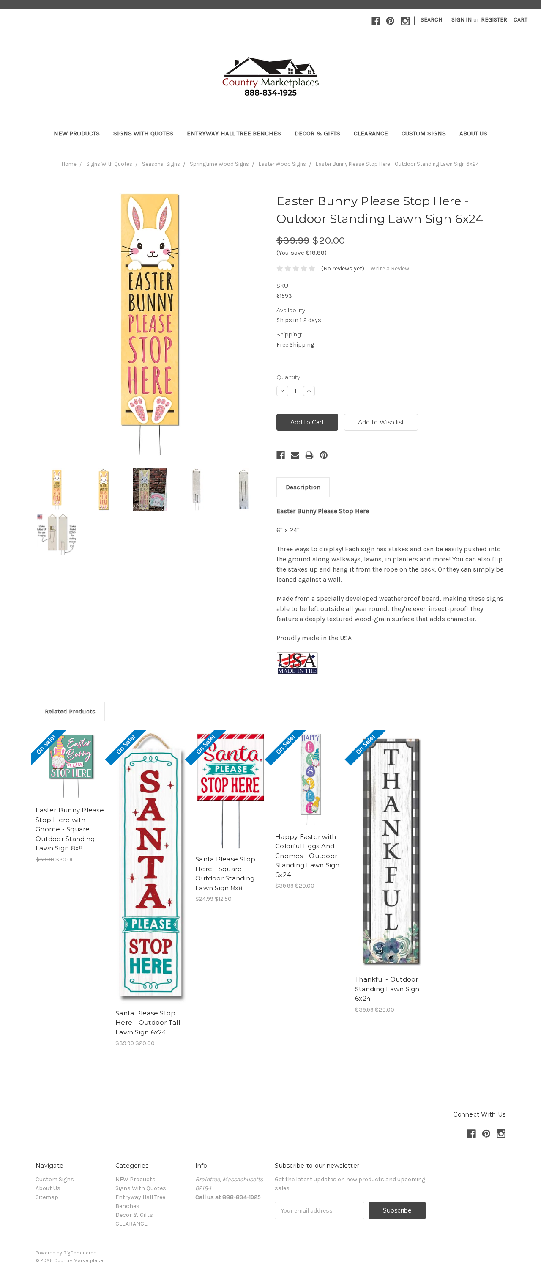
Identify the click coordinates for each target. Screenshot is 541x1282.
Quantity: (288, 377)
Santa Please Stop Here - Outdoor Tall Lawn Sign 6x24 (147, 1022)
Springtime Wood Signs (219, 164)
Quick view (71, 758)
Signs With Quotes (143, 133)
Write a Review (389, 268)
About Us (473, 133)
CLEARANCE (371, 133)
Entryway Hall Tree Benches (234, 133)
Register (494, 19)
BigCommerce (79, 1253)
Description (303, 487)
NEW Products (77, 133)
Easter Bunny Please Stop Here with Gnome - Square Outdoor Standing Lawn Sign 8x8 (70, 829)
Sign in (461, 19)
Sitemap (47, 1197)
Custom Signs (424, 133)
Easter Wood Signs (282, 164)
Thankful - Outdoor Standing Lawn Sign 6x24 (387, 988)
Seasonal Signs (161, 164)
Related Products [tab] (70, 711)
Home (69, 164)
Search (431, 19)
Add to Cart (71, 773)
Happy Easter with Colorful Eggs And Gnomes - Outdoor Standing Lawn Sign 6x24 (307, 856)
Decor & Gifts (317, 133)
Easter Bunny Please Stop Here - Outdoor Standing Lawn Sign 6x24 (397, 164)
